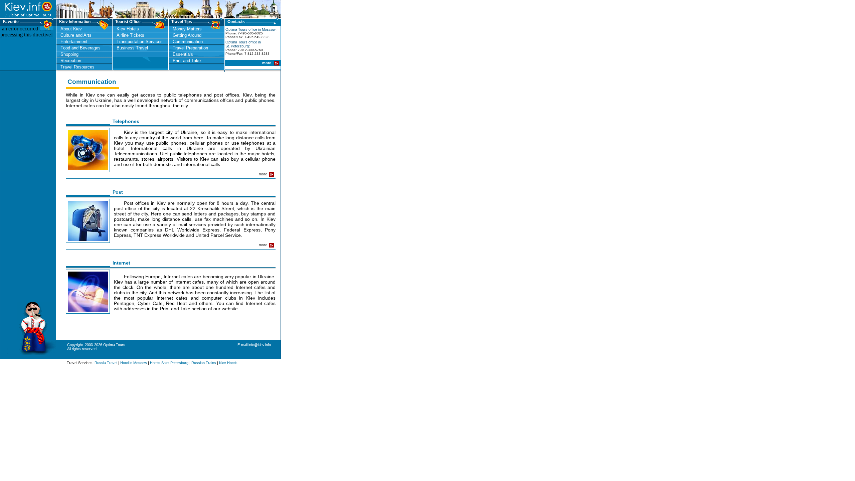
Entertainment (74, 41)
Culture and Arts (76, 35)
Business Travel (132, 47)
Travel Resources (77, 66)
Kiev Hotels (128, 28)
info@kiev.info (259, 345)
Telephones (127, 121)
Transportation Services (140, 41)
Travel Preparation (190, 47)
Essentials (183, 54)
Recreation (70, 60)
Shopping (69, 54)
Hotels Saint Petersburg (169, 363)
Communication (188, 41)
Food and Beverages (80, 47)
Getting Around (187, 35)
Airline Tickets (130, 35)
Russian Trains (203, 363)
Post (118, 192)
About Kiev (71, 28)
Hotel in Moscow (133, 363)
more (267, 63)
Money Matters (187, 28)
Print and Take (187, 60)
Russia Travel (106, 363)
